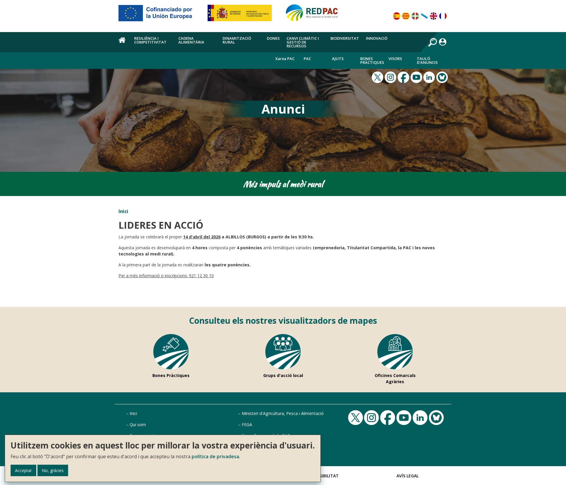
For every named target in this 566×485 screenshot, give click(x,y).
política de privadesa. (216, 456)
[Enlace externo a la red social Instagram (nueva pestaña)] (391, 76)
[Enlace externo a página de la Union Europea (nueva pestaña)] (159, 15)
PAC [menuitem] (307, 58)
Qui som (138, 424)
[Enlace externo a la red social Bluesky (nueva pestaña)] (442, 76)
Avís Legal (407, 476)
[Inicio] (314, 15)
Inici (123, 211)
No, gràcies (53, 470)
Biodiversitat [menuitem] (344, 38)
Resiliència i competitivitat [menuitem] (150, 40)
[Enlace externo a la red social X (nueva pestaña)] (378, 76)
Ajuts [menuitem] (338, 58)
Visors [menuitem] (395, 58)
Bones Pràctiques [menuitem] (372, 60)
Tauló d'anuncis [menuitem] (427, 60)
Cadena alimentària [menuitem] (191, 40)
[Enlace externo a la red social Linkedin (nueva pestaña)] (429, 76)
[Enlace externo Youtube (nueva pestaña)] (417, 76)
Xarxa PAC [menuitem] (284, 58)
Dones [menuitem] (273, 38)
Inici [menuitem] (123, 43)
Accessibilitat (323, 476)
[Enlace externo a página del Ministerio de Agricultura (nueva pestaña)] (242, 15)
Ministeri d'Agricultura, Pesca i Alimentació (283, 413)
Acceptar (23, 470)
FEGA (247, 424)
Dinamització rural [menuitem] (237, 40)
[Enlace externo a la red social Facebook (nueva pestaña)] (404, 76)
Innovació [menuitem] (376, 38)
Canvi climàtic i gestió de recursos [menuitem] (303, 42)
